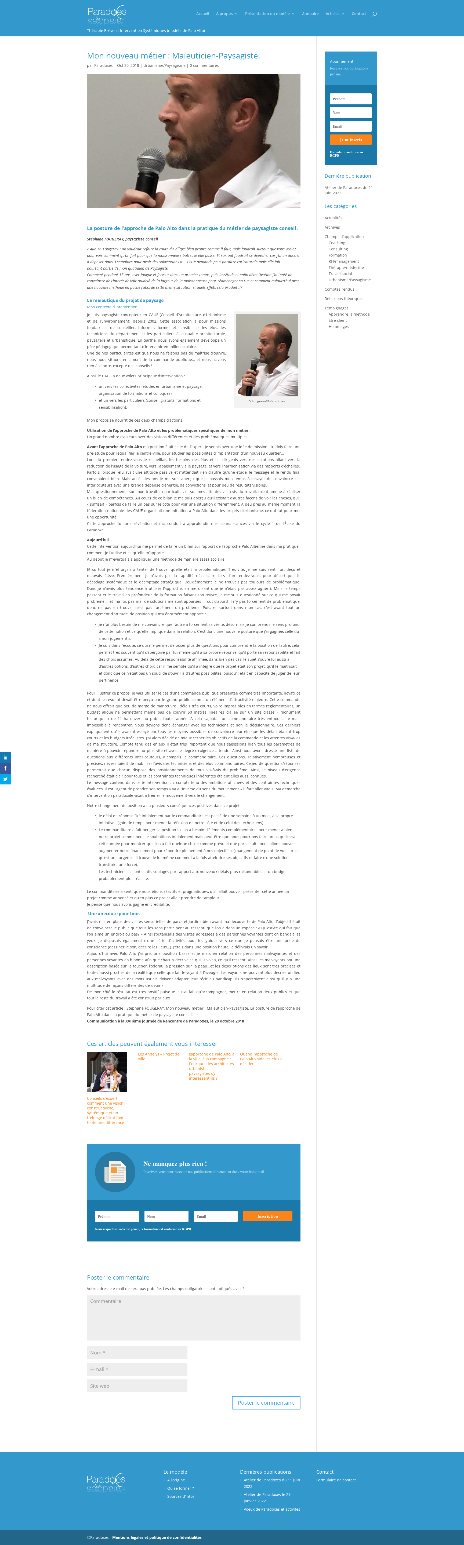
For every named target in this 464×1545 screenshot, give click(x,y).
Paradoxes (103, 65)
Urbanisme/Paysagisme (164, 65)
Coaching (337, 242)
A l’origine (176, 1479)
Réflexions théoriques (344, 298)
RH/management (344, 261)
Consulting (338, 248)
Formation (338, 255)
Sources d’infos (180, 1496)
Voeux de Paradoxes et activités (272, 1509)
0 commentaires (204, 65)
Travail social (340, 273)
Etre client (338, 320)
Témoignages (337, 308)
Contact (359, 14)
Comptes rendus (339, 289)
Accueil (202, 14)
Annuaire (310, 14)
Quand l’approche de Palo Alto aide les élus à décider (261, 1058)
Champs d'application (344, 236)
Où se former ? (180, 1488)
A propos (224, 14)
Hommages (339, 326)
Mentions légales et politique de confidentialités (157, 1537)
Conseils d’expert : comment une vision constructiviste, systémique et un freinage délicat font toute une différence (105, 1110)
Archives (332, 227)
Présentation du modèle (267, 14)
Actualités (333, 217)
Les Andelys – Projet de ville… (158, 1056)
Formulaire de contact (336, 1479)
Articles (332, 14)
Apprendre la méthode (349, 314)
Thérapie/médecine (346, 267)
